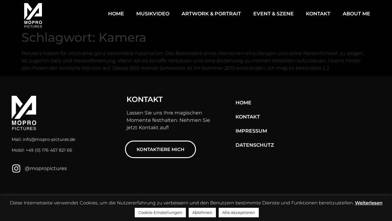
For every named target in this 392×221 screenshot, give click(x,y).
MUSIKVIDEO (152, 14)
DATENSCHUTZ (255, 145)
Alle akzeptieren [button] (238, 212)
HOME (116, 14)
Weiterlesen (369, 203)
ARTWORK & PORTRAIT (211, 14)
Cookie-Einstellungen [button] (160, 212)
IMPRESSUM (251, 131)
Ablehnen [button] (202, 212)
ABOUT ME (356, 14)
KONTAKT (318, 14)
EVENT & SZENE (273, 14)
